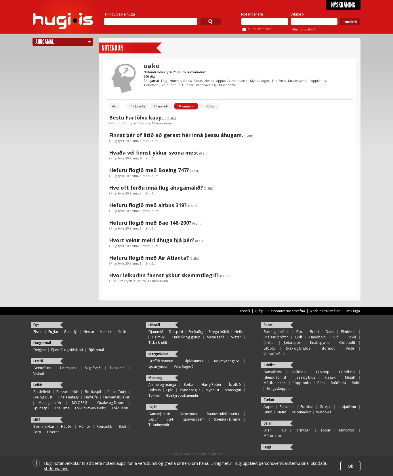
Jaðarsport (293, 342)
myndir (161, 106)
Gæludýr (71, 331)
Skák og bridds (298, 348)
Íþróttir (269, 342)
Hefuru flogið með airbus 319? (148, 205)
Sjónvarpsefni (194, 419)
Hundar (188, 85)
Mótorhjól (347, 430)
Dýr (36, 324)
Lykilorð (297, 14)
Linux (268, 412)
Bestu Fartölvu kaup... (137, 117)
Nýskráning (343, 5)
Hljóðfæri (347, 371)
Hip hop (322, 371)
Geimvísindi (42, 367)
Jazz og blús (305, 377)
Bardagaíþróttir (276, 331)
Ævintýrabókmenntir (182, 395)
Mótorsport (273, 435)
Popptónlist (318, 80)
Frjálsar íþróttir (276, 337)
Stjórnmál (96, 349)
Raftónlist (338, 382)
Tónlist (269, 365)
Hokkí (351, 337)
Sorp (37, 431)
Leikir (37, 384)
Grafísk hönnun (160, 361)
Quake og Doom (110, 402)
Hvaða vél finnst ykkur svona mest (154, 152)
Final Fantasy (68, 397)
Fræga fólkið (219, 331)
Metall (350, 377)
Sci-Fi (171, 419)
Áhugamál (44, 41)
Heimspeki (68, 367)
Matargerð (215, 337)
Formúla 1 (303, 430)
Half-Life (91, 397)
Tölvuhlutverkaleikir (90, 408)
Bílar (267, 430)
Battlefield (41, 391)
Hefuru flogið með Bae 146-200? (150, 222)
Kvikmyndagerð (226, 361)
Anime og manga (162, 384)
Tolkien (154, 395)
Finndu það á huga (120, 14)
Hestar (88, 331)
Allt (114, 106)
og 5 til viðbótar (223, 85)
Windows (203, 85)
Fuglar (53, 331)
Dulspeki (176, 331)
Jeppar (325, 430)
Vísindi (38, 373)
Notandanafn (252, 14)
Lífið (37, 419)
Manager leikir (50, 402)
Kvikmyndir (189, 413)
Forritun (306, 406)
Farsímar (287, 406)
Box (299, 331)
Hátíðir (66, 426)
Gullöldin (299, 371)
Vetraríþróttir (274, 353)
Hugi (267, 447)
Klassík (330, 377)
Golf (298, 337)
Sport (268, 324)
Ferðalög (195, 331)
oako (152, 65)
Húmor (175, 80)
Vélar (268, 423)
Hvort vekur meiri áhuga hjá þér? (151, 240)
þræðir (137, 106)
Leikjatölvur (347, 406)
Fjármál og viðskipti (67, 349)
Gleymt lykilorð (303, 29)
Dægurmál (42, 342)
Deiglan (39, 349)
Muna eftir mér (259, 29)
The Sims (279, 80)
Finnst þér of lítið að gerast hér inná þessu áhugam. (176, 135)
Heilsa (209, 80)
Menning (155, 377)
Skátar (236, 337)
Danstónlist (273, 371)
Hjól (336, 337)
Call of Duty (116, 391)
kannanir (186, 106)
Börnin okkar (43, 426)
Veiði (350, 348)
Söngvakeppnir (278, 388)
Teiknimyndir (158, 424)
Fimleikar (348, 331)
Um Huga (352, 311)
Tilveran (53, 431)
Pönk (321, 382)
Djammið (155, 331)
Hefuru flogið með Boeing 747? (149, 170)
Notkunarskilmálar (325, 311)
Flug (164, 80)
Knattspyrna (297, 80)
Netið (281, 412)
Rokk (187, 80)
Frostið (244, 311)
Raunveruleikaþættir (223, 413)
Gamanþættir (237, 80)
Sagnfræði (93, 367)
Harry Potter (211, 384)
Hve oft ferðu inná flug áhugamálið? (156, 187)
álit (211, 106)
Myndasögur (259, 80)
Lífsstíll (154, 324)
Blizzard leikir (67, 391)
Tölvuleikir (120, 408)
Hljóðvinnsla (194, 361)
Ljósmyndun (158, 366)
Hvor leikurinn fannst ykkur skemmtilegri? (164, 275)
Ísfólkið (235, 384)
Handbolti (151, 85)
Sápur (197, 80)
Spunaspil (41, 408)
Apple (220, 80)
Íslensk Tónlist (275, 377)
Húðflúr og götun (186, 337)
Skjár (152, 406)
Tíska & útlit (157, 342)
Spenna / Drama (227, 419)
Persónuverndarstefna (286, 311)
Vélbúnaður (171, 85)
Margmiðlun (158, 354)
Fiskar (38, 331)
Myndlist (212, 390)
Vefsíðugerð (184, 366)
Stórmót (328, 348)
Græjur (325, 406)
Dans (330, 331)
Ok (350, 466)
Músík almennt (275, 382)
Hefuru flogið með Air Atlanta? (149, 257)
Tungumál (117, 367)
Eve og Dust (42, 397)
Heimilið (158, 337)
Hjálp (259, 311)
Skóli (122, 426)
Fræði (38, 361)
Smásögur (233, 390)
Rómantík (104, 426)
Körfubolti (347, 342)
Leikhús (154, 390)
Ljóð (169, 390)
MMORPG (79, 402)
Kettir (122, 331)
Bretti (314, 331)
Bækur (189, 384)
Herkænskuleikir (116, 397)
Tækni (269, 399)
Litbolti (269, 348)
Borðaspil (93, 391)
